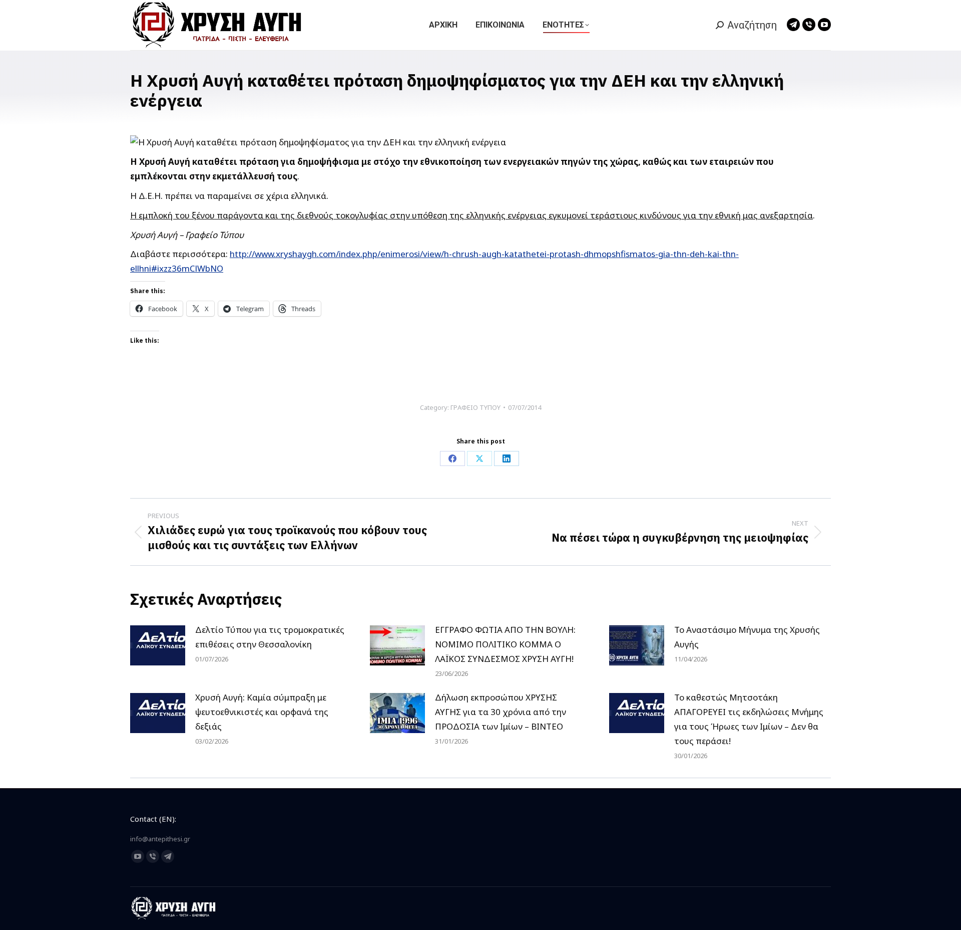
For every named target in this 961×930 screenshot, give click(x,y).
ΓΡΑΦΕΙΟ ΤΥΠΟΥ (475, 407)
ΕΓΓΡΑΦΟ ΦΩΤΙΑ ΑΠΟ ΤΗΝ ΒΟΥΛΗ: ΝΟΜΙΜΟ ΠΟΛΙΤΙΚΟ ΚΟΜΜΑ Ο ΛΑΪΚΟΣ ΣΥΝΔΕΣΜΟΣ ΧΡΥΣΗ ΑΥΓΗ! (505, 644)
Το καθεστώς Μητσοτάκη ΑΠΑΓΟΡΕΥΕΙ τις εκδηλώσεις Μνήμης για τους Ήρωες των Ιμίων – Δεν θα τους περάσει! (748, 719)
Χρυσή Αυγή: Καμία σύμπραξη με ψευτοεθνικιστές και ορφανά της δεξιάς (261, 711)
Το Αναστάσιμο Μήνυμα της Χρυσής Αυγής (747, 637)
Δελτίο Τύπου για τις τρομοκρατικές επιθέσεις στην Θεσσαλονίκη (269, 637)
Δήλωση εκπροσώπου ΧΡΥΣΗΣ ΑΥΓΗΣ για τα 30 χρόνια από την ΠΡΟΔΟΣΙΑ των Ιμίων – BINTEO (500, 711)
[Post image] (157, 645)
